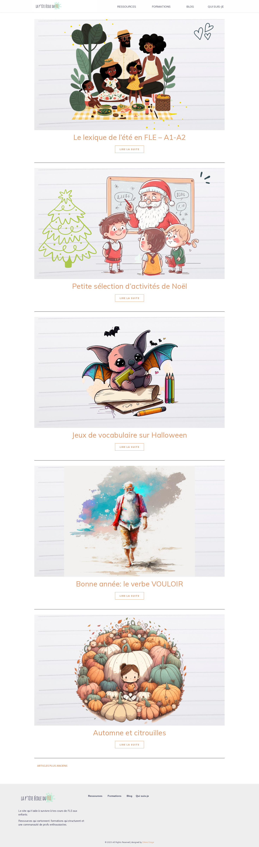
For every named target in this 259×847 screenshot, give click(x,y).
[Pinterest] (33, 835)
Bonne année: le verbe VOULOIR (129, 583)
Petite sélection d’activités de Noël (129, 286)
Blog (190, 6)
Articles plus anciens (51, 765)
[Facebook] (21, 835)
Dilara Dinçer (148, 842)
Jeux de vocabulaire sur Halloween (129, 435)
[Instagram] (27, 835)
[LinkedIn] (39, 835)
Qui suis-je (216, 6)
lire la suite (129, 149)
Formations (161, 6)
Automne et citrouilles (129, 732)
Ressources (126, 6)
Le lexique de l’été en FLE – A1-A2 (129, 137)
